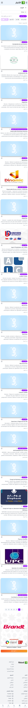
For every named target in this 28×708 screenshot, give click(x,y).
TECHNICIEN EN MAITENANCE (19, 44)
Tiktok (10, 703)
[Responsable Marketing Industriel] (14, 119)
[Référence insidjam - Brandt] (14, 629)
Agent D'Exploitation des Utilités (19, 247)
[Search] (25, 12)
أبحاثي (12, 680)
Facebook (9, 693)
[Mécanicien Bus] (14, 351)
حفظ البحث (22, 16)
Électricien (24, 334)
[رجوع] (25, 8)
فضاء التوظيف (24, 703)
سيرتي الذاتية (24, 701)
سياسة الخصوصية (10, 669)
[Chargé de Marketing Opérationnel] (14, 468)
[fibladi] (26, 662)
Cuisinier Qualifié (23, 392)
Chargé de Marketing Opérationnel (18, 479)
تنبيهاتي (25, 685)
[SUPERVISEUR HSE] (14, 61)
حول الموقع (11, 662)
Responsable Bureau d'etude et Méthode (17, 189)
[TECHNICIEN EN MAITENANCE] (14, 32)
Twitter (9, 698)
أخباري (26, 680)
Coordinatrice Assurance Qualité (19, 597)
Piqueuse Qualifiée (22, 539)
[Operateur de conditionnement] (14, 556)
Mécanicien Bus (23, 363)
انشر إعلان (11, 687)
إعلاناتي (11, 685)
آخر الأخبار (25, 687)
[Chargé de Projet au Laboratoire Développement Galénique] (14, 497)
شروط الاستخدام (10, 671)
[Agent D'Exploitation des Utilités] (14, 235)
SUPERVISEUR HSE (22, 73)
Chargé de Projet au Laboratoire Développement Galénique (15, 509)
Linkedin (9, 700)
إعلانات (12, 664)
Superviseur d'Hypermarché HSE (19, 421)
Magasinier (24, 102)
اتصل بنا (12, 666)
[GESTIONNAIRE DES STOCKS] (14, 438)
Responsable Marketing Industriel (18, 131)
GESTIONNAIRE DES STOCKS (20, 450)
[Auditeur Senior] (14, 264)
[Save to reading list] (2, 42)
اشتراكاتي (25, 682)
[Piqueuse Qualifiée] (14, 527)
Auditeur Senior (23, 276)
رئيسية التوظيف (24, 694)
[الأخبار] (23, 2)
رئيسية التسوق (10, 678)
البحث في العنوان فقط (5, 16)
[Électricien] (14, 322)
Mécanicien (24, 160)
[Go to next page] (6, 609)
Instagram (9, 696)
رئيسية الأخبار (24, 678)
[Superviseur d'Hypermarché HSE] (14, 409)
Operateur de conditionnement (19, 568)
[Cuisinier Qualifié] (14, 380)
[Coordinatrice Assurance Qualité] (14, 585)
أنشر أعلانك (13, 651)
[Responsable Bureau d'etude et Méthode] (14, 177)
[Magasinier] (14, 90)
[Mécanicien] (14, 148)
